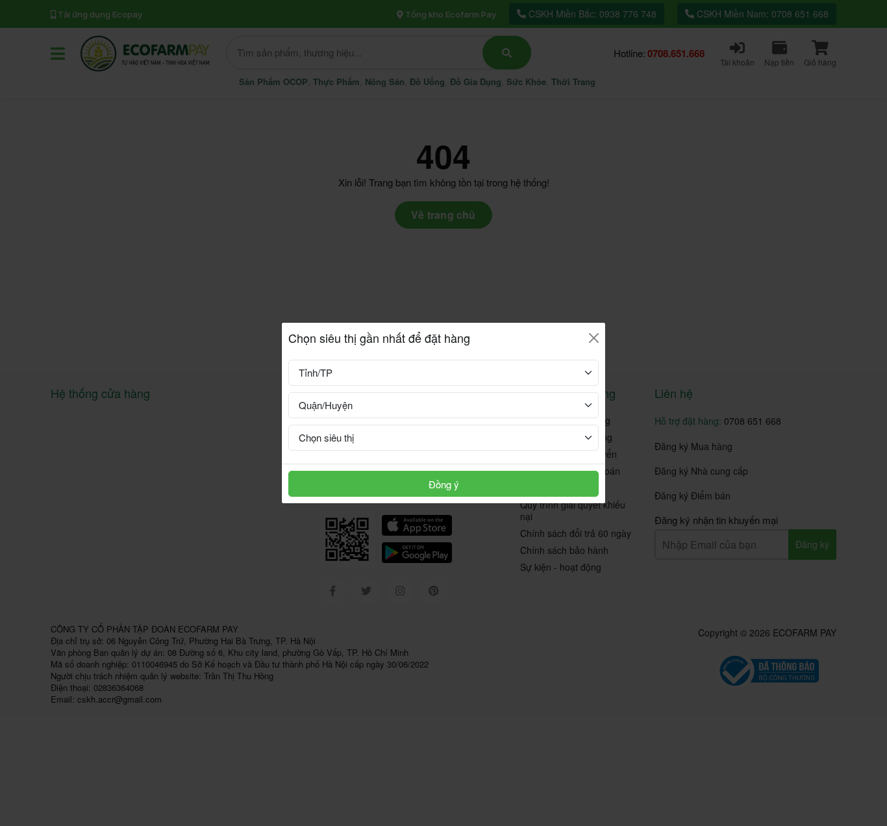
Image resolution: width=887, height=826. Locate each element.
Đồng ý (444, 484)
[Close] (594, 338)
